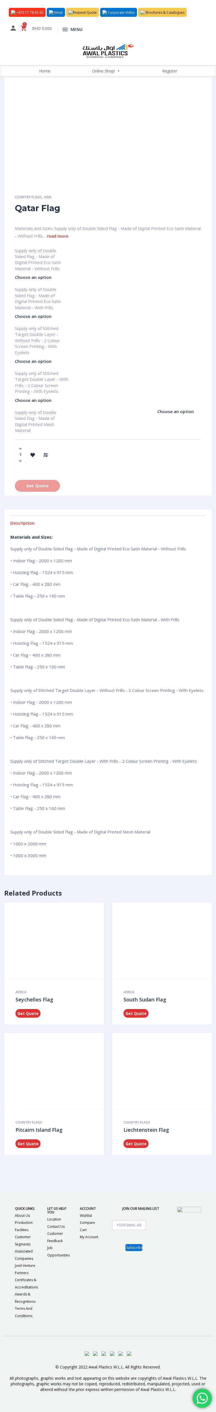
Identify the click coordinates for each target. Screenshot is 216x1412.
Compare (87, 1222)
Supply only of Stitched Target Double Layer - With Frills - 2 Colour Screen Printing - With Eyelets (41, 375)
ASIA (47, 197)
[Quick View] (52, 940)
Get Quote (37, 485)
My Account (89, 1237)
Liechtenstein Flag (146, 1129)
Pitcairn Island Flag (38, 1129)
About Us (22, 1215)
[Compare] (45, 454)
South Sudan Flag (144, 999)
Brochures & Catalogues (164, 12)
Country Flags (28, 197)
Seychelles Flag (34, 999)
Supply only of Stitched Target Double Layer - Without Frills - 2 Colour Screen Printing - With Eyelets (37, 330)
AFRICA (20, 992)
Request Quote (85, 12)
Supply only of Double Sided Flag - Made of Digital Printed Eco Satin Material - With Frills (38, 291)
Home (44, 71)
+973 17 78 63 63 (29, 12)
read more (57, 236)
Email (58, 12)
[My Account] (13, 29)
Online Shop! (103, 71)
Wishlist (86, 1215)
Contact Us (56, 1226)
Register (169, 71)
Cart (83, 1229)
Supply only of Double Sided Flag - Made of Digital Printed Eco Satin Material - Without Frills (38, 253)
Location (54, 1219)
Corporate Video (121, 12)
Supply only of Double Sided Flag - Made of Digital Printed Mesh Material (36, 414)
